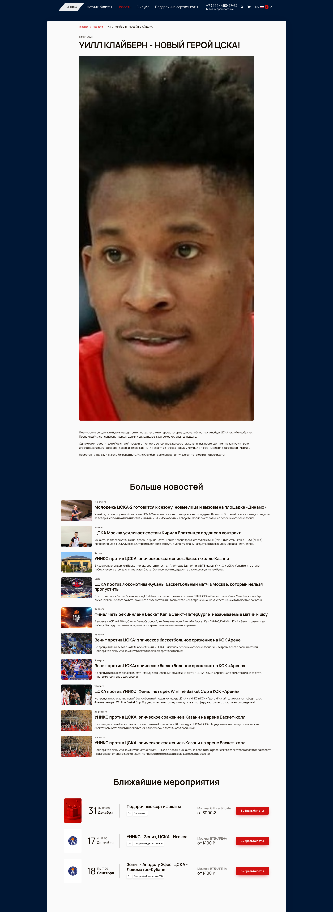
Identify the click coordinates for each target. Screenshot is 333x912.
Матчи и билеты (99, 7)
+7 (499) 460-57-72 (221, 5)
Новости (124, 7)
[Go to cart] (249, 6)
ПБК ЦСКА (71, 7)
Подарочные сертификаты (176, 7)
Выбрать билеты (252, 810)
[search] (242, 6)
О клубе (143, 7)
